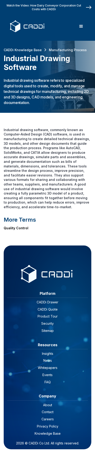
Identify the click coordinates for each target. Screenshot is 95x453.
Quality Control (16, 228)
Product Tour (48, 316)
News (47, 360)
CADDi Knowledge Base (23, 50)
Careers (48, 419)
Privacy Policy (47, 426)
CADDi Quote (48, 309)
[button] (81, 26)
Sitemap (48, 331)
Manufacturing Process (68, 50)
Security (47, 323)
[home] (26, 26)
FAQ (48, 382)
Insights (47, 353)
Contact (47, 412)
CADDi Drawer (47, 302)
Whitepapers (47, 368)
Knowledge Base (48, 433)
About (47, 405)
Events (47, 375)
